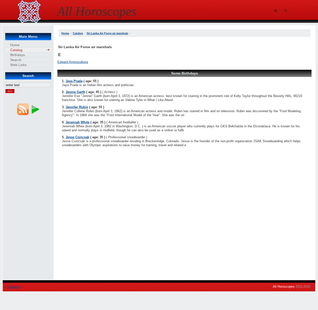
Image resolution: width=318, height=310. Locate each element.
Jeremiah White (77, 122)
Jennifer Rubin (77, 107)
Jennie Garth (75, 92)
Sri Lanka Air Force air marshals (107, 33)
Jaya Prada (74, 81)
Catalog (78, 33)
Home (65, 33)
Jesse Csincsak (77, 137)
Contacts (13, 287)
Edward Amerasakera (72, 62)
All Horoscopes (284, 286)
